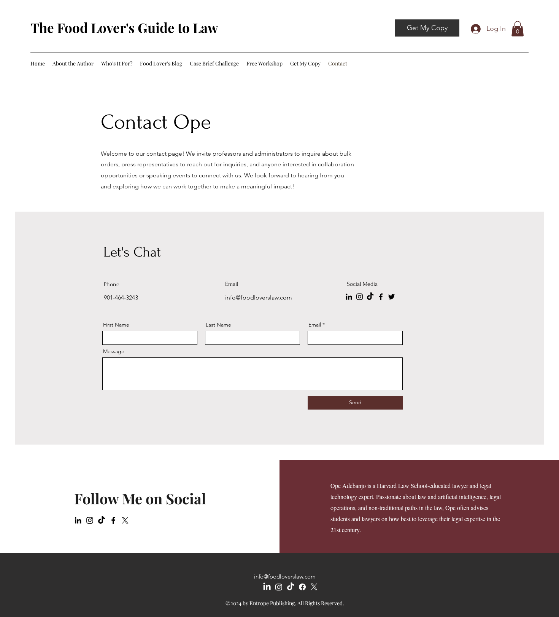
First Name (116, 324)
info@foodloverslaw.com (285, 576)
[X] (125, 520)
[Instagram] (359, 296)
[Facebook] (380, 296)
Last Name (218, 324)
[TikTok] (370, 296)
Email (314, 324)
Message (113, 351)
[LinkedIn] (349, 296)
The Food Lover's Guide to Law (124, 28)
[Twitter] (391, 296)
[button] (517, 29)
